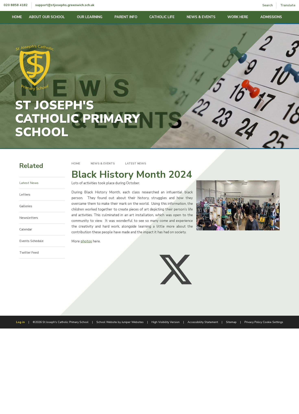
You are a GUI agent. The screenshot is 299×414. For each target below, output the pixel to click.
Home (75, 163)
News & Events (103, 163)
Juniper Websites (133, 322)
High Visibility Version (166, 322)
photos (86, 241)
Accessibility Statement (203, 322)
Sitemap (231, 322)
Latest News (135, 163)
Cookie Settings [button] (273, 322)
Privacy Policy (253, 322)
